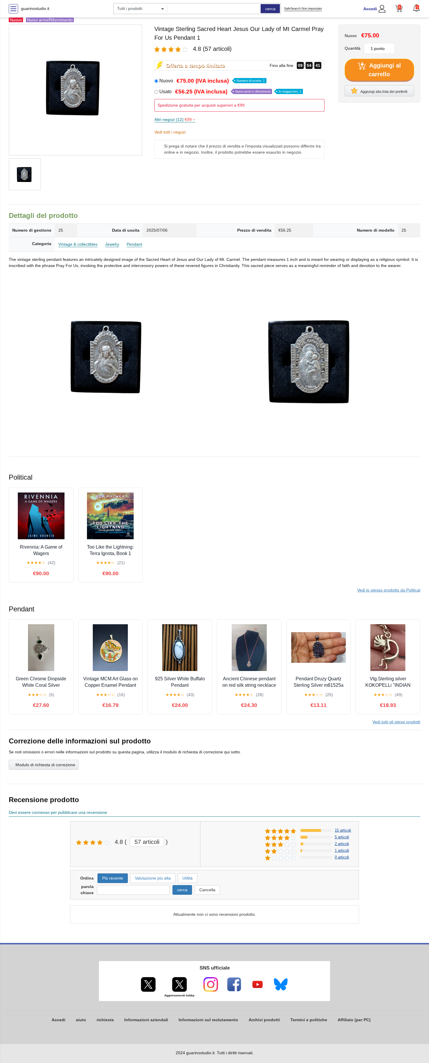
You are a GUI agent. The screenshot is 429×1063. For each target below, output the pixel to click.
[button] (416, 8)
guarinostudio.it (35, 8)
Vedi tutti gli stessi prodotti (396, 721)
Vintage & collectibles (77, 244)
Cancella (207, 889)
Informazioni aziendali (146, 1019)
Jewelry (112, 244)
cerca (270, 8)
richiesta (105, 1019)
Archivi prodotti (264, 1019)
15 (343, 830)
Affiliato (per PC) (354, 1019)
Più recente (112, 878)
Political (388, 590)
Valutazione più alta (153, 878)
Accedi (370, 8)
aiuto (81, 1019)
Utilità (187, 878)
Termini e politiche (308, 1019)
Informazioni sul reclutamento (208, 1019)
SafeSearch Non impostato (303, 8)
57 (147, 842)
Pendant (134, 244)
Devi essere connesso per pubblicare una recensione (58, 812)
